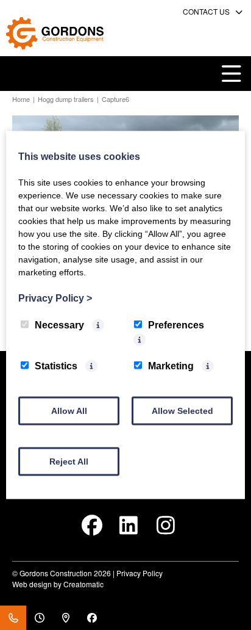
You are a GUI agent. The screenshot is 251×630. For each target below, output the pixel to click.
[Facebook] (92, 618)
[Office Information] (39, 618)
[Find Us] (65, 618)
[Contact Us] (13, 618)
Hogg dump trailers (66, 99)
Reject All (68, 461)
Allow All (69, 411)
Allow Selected (182, 411)
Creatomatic (83, 584)
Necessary (59, 325)
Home (21, 99)
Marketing (171, 366)
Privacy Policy (139, 573)
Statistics (56, 366)
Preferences (176, 325)
